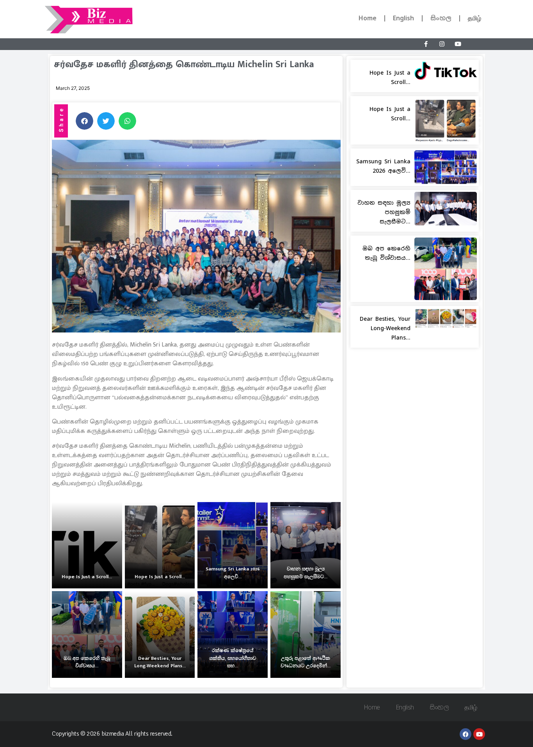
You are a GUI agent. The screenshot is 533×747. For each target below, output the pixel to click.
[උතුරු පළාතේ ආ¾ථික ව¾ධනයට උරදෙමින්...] (305, 634)
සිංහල (440, 18)
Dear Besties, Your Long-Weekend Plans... (385, 328)
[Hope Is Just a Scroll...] (87, 545)
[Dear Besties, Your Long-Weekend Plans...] (160, 634)
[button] (84, 121)
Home (368, 18)
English (403, 18)
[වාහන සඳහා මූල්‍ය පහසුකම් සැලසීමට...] (305, 545)
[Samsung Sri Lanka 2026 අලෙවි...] (232, 545)
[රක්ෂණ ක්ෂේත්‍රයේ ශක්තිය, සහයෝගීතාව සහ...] (232, 634)
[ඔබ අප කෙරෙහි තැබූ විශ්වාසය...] (87, 634)
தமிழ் (474, 18)
